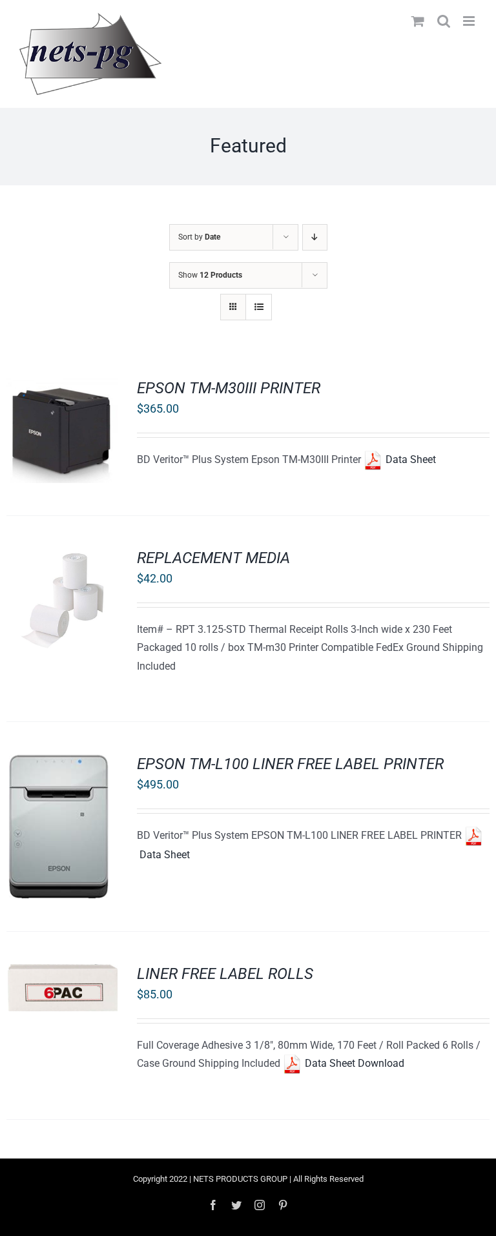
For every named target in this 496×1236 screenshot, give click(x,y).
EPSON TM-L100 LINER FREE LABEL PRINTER (290, 764)
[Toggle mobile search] (443, 21)
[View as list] (258, 307)
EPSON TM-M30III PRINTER (228, 388)
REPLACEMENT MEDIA (213, 558)
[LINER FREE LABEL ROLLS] (62, 973)
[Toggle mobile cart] (417, 21)
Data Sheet (409, 459)
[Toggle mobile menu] (470, 21)
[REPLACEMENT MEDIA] (62, 557)
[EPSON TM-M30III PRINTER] (62, 387)
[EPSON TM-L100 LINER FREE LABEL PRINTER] (57, 763)
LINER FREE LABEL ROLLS (225, 974)
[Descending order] (314, 237)
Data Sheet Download (353, 1063)
